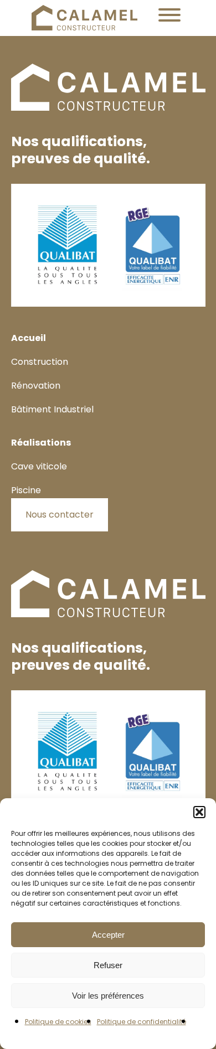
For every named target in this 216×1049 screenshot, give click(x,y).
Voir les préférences (108, 995)
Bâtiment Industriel (52, 409)
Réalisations (41, 442)
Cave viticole (39, 466)
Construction (39, 361)
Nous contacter (59, 514)
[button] (199, 812)
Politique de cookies (58, 1021)
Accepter (108, 934)
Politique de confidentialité (141, 1021)
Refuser (108, 965)
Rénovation (35, 385)
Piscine (26, 490)
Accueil (28, 338)
